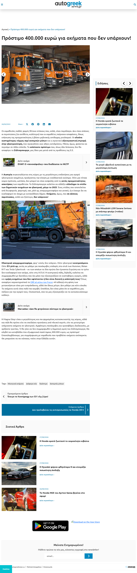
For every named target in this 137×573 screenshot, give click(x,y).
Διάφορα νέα (31, 384)
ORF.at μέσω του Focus (41, 282)
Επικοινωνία (47, 567)
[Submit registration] (89, 556)
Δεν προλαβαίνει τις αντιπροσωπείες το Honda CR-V (58, 410)
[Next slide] (87, 74)
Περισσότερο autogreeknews (12, 567)
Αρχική (5, 29)
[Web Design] (130, 567)
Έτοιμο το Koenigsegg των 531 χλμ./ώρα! (27, 396)
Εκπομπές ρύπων (57, 384)
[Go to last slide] (124, 83)
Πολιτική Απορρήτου (34, 567)
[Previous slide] (4, 74)
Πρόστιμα (43, 384)
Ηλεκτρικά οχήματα (16, 384)
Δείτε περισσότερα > (47, 445)
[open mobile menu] (2, 4)
